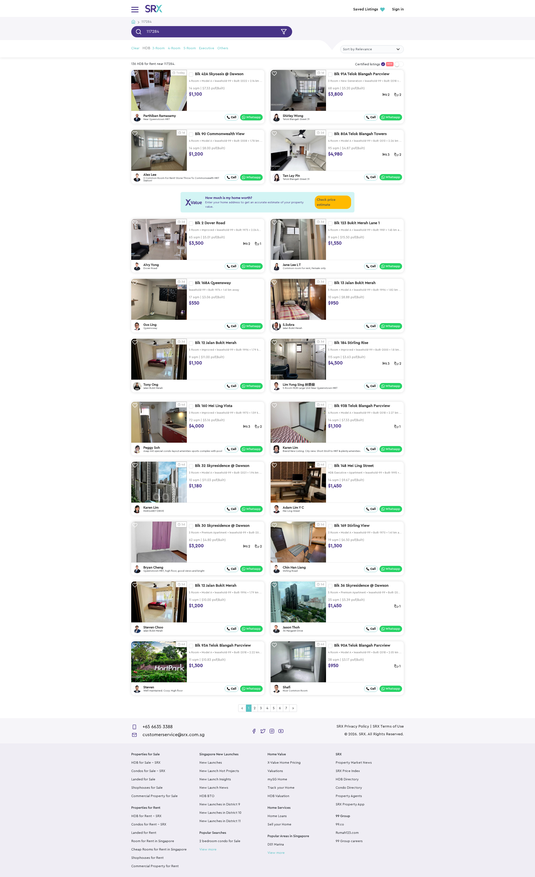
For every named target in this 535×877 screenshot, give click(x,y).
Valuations (275, 771)
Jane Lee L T (292, 265)
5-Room (189, 48)
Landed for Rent (143, 832)
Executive (206, 48)
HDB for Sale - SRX (145, 762)
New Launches (210, 762)
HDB (146, 48)
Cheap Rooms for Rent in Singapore (159, 849)
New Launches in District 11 (220, 821)
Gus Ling (150, 324)
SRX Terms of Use (388, 726)
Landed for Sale (143, 779)
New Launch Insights (215, 779)
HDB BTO (206, 796)
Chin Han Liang (294, 567)
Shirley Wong (293, 116)
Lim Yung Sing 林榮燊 (299, 384)
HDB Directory (347, 779)
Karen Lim (290, 447)
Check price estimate (326, 202)
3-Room (158, 48)
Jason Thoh (291, 627)
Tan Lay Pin (291, 175)
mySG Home (277, 779)
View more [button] (208, 849)
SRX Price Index (348, 771)
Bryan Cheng (153, 567)
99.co (340, 824)
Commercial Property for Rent (155, 866)
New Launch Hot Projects (219, 771)
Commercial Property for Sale (154, 796)
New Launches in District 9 (219, 804)
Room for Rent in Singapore (152, 841)
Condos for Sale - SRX (148, 771)
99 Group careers (349, 841)
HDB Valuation (278, 796)
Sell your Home (279, 824)
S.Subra (288, 324)
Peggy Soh (151, 447)
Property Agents (349, 796)
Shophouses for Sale (147, 787)
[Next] (293, 708)
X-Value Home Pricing (284, 762)
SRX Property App (350, 804)
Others (222, 48)
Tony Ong (150, 384)
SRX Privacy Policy (352, 726)
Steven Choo (153, 627)
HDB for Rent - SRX (146, 816)
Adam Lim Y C (293, 507)
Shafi (286, 687)
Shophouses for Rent (147, 857)
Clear (135, 48)
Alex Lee (149, 174)
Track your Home (281, 787)
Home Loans (277, 816)
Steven (148, 687)
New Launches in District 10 (220, 812)
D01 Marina (276, 844)
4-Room (174, 48)
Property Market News (354, 762)
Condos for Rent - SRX (148, 824)
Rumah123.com (347, 832)
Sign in (398, 9)
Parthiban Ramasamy (159, 116)
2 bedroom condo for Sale (219, 841)
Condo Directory (349, 787)
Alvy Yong (151, 265)
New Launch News (213, 787)
